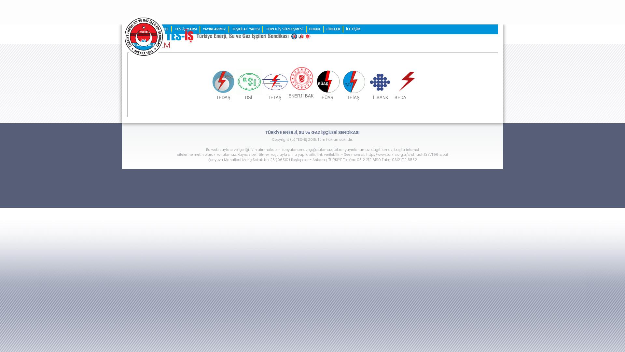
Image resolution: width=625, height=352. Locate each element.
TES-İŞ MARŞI (185, 29)
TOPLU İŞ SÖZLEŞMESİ (284, 29)
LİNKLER (333, 29)
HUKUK (315, 29)
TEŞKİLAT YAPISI (246, 29)
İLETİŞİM (353, 29)
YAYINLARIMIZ (214, 29)
